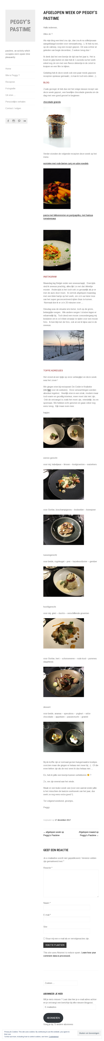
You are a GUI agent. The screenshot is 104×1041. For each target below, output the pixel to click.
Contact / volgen (13, 108)
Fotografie (10, 88)
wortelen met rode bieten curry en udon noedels (65, 163)
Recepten (10, 82)
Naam (47, 903)
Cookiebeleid (53, 1037)
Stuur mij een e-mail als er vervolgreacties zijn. (67, 938)
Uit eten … (10, 95)
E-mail (47, 915)
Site (45, 927)
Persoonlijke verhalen (15, 102)
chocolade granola (52, 102)
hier (49, 390)
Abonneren (53, 1017)
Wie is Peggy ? (12, 75)
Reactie (47, 868)
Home (8, 69)
